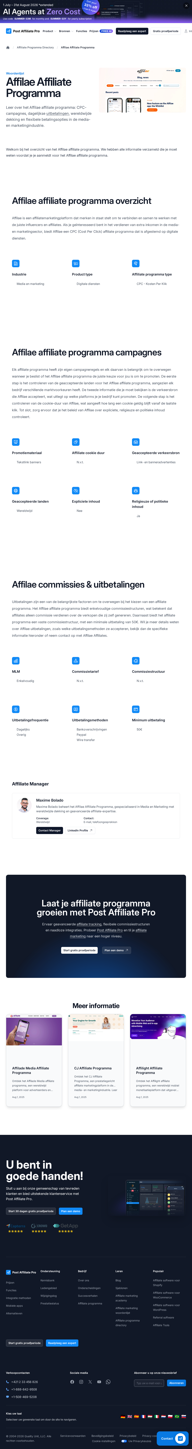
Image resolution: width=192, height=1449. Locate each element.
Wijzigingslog (48, 1295)
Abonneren (176, 1382)
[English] (130, 1416)
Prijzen (10, 1282)
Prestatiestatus (49, 1303)
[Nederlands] (163, 1416)
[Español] (136, 1416)
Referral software (163, 1317)
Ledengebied (48, 1288)
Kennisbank (47, 1280)
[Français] (143, 1416)
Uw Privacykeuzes (139, 1441)
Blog (118, 1280)
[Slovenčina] (184, 1416)
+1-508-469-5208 (24, 1397)
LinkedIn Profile (78, 830)
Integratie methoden (18, 1298)
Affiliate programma (90, 1303)
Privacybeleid (128, 1435)
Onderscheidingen (89, 1288)
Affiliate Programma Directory (35, 47)
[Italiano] (156, 1416)
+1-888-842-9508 (24, 1389)
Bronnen (64, 31)
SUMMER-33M (22, 18)
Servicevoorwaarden (73, 1435)
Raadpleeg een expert (132, 31)
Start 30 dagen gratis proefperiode (30, 1211)
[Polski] (170, 1416)
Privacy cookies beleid (156, 1435)
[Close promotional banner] (186, 5)
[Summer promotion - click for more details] (96, 11)
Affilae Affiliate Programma (77, 47)
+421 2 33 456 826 (24, 1382)
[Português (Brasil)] (177, 1416)
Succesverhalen (88, 1295)
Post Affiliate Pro (110, 930)
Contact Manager (49, 830)
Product (48, 31)
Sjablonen (122, 1288)
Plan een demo (114, 950)
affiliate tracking (89, 924)
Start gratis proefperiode (79, 950)
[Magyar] (150, 1416)
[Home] (8, 47)
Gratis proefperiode (165, 31)
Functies (11, 1290)
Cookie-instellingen (103, 1441)
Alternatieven (14, 1313)
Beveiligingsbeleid (103, 1435)
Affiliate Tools (161, 1325)
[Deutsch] (123, 1416)
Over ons (83, 1280)
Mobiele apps (14, 1305)
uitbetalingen (57, 113)
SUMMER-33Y (58, 18)
